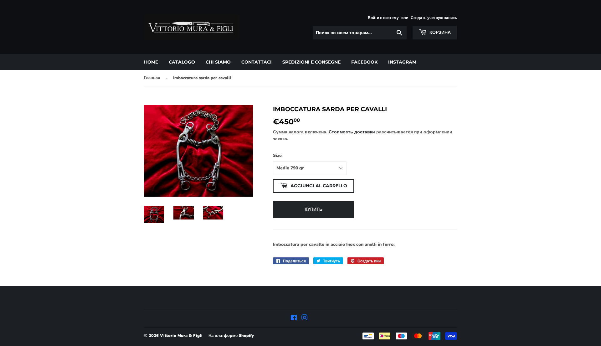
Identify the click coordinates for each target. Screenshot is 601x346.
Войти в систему (383, 17)
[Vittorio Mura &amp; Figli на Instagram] (304, 319)
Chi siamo (218, 62)
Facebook (364, 62)
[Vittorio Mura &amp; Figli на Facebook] (293, 319)
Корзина (439, 32)
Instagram (402, 62)
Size (277, 155)
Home (151, 62)
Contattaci (256, 62)
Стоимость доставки (352, 132)
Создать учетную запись (434, 17)
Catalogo (182, 62)
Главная (152, 78)
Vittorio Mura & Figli (181, 335)
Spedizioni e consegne (311, 62)
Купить (313, 209)
